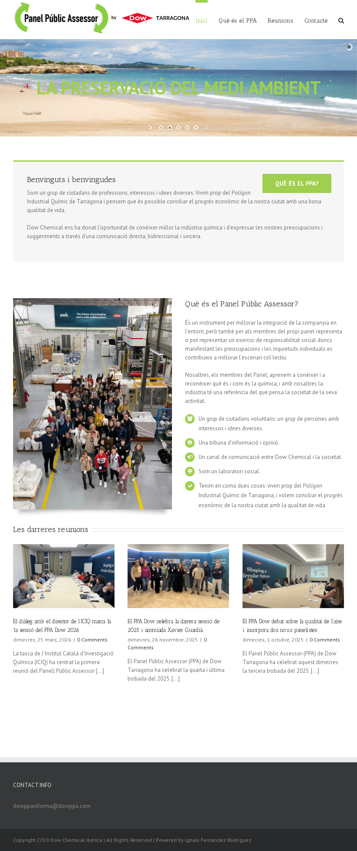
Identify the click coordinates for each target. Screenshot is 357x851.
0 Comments (92, 639)
